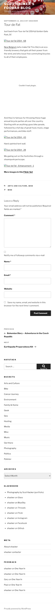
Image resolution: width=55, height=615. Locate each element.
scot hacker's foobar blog (19, 6)
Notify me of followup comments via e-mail (24, 255)
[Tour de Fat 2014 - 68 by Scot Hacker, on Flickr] (15, 41)
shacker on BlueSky (16, 502)
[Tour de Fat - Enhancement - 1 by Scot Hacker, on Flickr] (19, 166)
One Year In (20, 568)
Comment (9, 215)
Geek (6, 410)
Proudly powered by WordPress (17, 608)
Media (7, 426)
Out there (8, 443)
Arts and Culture (17, 186)
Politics (7, 454)
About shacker (11, 547)
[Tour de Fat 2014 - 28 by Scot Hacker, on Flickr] (15, 150)
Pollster (7, 459)
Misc (6, 432)
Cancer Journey (11, 394)
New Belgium (10, 47)
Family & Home (11, 405)
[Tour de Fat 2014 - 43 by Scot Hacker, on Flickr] (15, 137)
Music (7, 437)
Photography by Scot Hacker (20, 492)
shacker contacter (12, 552)
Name (7, 261)
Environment (10, 399)
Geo (6, 416)
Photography (10, 448)
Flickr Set (28, 172)
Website (8, 289)
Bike (31, 186)
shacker (33, 21)
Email (7, 275)
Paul (6, 585)
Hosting (7, 421)
